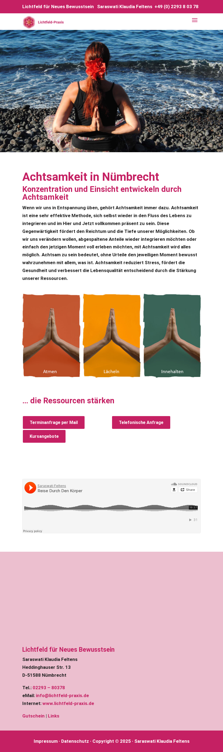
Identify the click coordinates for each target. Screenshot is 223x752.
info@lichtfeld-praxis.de (62, 695)
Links (53, 716)
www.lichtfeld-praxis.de (68, 703)
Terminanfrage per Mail (54, 422)
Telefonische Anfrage (141, 422)
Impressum (46, 741)
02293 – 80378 (49, 687)
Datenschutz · (76, 741)
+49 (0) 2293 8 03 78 (176, 6)
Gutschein (33, 716)
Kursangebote (44, 436)
